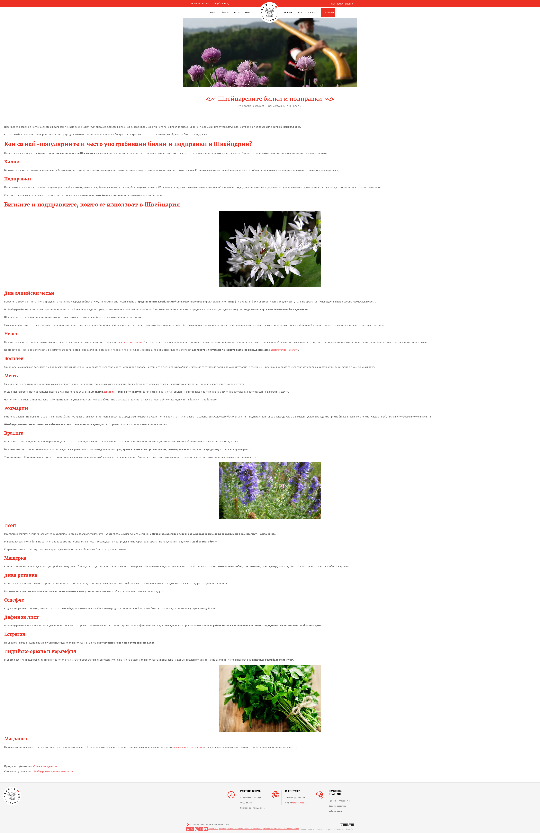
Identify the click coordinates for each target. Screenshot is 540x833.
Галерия (288, 12)
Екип (247, 12)
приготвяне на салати (285, 349)
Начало (212, 12)
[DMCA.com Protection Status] (347, 824)
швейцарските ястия (130, 341)
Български (337, 3)
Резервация (328, 12)
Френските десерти (45, 766)
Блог (300, 12)
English (349, 3)
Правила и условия (217, 828)
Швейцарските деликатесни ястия (53, 771)
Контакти (312, 12)
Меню (237, 12)
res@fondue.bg (221, 3)
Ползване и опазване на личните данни (281, 828)
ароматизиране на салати (186, 746)
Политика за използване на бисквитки (245, 828)
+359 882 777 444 (200, 3)
